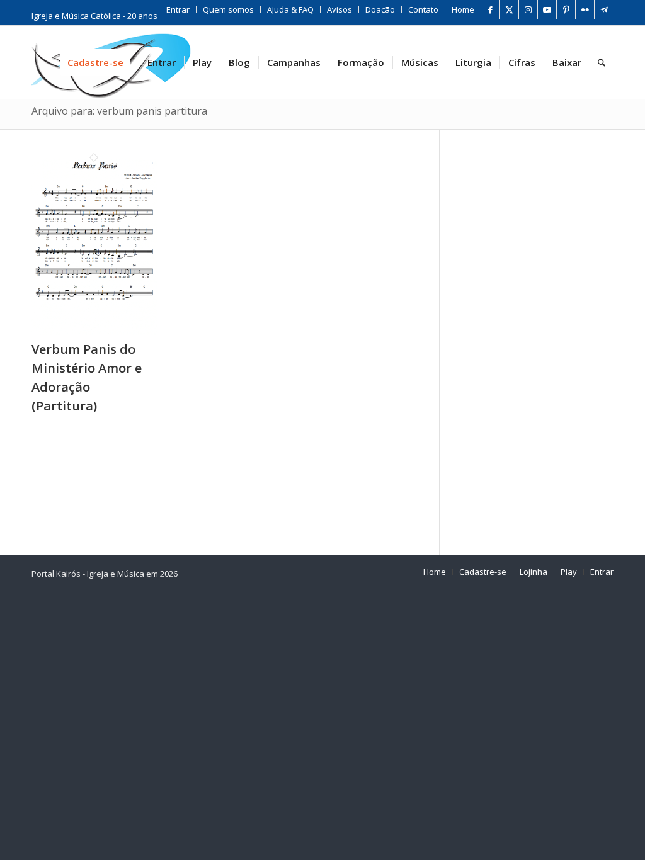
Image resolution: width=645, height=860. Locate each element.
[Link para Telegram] (604, 9)
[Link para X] (509, 9)
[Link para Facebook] (490, 9)
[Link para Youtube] (547, 9)
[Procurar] (602, 62)
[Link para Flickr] (585, 9)
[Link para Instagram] (528, 9)
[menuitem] (178, 9)
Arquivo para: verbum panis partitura (119, 111)
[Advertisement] (542, 336)
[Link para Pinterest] (566, 9)
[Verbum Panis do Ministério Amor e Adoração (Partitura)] (94, 331)
